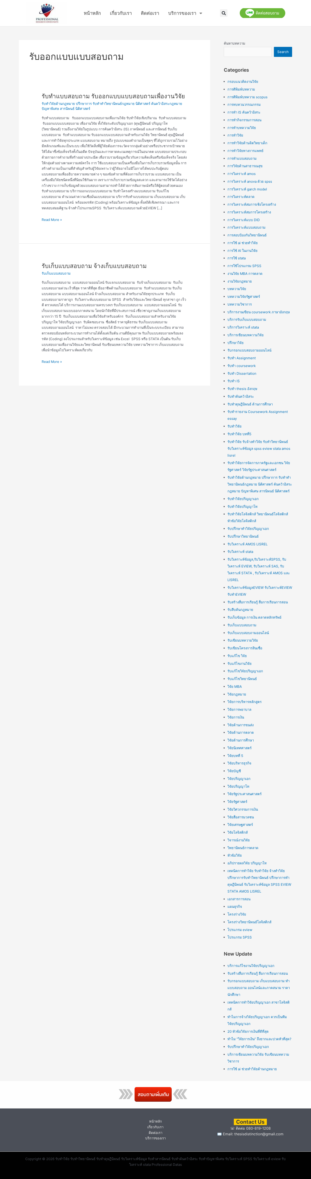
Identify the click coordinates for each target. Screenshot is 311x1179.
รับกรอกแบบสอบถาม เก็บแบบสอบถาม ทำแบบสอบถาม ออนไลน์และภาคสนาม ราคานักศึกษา (258, 988)
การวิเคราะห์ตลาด (241, 197)
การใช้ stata (236, 258)
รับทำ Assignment (241, 358)
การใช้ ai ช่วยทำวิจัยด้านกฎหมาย (252, 1069)
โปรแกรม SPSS (239, 937)
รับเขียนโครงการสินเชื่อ (244, 648)
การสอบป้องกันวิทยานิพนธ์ (247, 235)
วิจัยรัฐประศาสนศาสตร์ (244, 794)
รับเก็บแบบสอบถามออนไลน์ (248, 633)
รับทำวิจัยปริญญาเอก (243, 499)
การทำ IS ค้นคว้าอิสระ (243, 112)
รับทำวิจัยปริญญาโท (242, 506)
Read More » (52, 219)
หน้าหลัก (92, 13)
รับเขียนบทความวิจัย (242, 640)
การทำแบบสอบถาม (242, 158)
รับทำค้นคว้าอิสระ (240, 396)
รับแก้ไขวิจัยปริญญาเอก (245, 671)
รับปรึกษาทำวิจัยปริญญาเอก (248, 528)
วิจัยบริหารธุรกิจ (239, 763)
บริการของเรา (182, 13)
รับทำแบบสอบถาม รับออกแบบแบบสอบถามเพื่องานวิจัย (113, 96)
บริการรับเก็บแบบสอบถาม (246, 319)
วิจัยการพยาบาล (239, 709)
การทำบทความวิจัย (241, 128)
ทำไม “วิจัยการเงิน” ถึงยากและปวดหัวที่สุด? (259, 1039)
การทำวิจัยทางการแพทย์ (245, 151)
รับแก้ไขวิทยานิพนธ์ (242, 679)
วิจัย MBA (234, 686)
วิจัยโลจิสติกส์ (237, 832)
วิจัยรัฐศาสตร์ (237, 801)
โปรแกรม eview (239, 930)
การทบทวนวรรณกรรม (244, 104)
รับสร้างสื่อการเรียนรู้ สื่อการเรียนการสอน (257, 602)
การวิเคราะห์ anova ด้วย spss (249, 181)
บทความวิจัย (236, 289)
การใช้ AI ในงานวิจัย (242, 250)
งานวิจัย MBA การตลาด (245, 273)
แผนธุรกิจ (234, 906)
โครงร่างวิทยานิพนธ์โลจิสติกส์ (249, 922)
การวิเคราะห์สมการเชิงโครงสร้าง (251, 204)
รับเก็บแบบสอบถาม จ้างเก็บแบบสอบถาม (94, 265)
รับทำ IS (233, 381)
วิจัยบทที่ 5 (235, 756)
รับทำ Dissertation (241, 373)
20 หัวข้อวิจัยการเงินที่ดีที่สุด (248, 1031)
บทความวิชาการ (239, 304)
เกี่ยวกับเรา (121, 13)
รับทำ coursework (241, 366)
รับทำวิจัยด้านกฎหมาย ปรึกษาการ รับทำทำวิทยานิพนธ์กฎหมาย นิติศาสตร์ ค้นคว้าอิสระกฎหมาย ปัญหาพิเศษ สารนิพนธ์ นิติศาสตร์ (259, 484)
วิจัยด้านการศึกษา (240, 740)
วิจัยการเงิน (235, 717)
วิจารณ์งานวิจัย (238, 840)
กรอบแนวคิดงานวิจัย (242, 81)
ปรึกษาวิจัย (235, 343)
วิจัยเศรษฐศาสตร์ (240, 824)
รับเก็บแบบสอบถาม (56, 273)
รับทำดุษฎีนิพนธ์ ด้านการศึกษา (250, 404)
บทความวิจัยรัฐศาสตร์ (243, 296)
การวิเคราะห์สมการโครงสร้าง (249, 212)
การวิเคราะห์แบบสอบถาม (246, 227)
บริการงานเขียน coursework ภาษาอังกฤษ (258, 312)
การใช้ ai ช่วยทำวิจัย (242, 243)
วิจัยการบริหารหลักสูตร (244, 702)
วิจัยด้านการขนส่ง (240, 725)
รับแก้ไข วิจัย (237, 656)
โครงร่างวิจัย (236, 914)
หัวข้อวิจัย (234, 855)
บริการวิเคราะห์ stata (243, 327)
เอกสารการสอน (238, 899)
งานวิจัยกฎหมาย (239, 281)
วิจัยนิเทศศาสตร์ (239, 748)
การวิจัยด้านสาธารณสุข (245, 166)
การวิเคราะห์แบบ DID (243, 220)
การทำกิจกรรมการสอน (244, 120)
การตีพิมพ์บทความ (241, 89)
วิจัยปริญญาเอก (238, 779)
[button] (223, 13)
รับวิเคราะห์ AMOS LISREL (247, 544)
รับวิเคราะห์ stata (240, 551)
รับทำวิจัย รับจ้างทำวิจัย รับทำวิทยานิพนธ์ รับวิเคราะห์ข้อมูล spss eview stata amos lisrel (258, 449)
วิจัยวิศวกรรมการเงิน (242, 809)
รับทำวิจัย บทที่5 (239, 434)
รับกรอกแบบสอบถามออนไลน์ (249, 350)
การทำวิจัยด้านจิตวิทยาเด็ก (247, 143)
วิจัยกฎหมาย (236, 694)
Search (283, 52)
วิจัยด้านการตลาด (240, 732)
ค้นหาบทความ (234, 43)
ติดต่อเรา (150, 13)
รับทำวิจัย (234, 426)
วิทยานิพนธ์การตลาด (242, 848)
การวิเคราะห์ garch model (247, 189)
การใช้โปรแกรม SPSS (244, 266)
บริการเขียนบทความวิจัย (245, 335)
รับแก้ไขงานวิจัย (239, 663)
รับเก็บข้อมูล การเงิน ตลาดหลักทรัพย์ (254, 617)
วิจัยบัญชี (234, 771)
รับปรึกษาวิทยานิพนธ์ (243, 536)
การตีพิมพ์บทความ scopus (247, 97)
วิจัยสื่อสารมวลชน (240, 817)
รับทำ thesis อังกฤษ (242, 389)
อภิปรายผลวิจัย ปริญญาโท (247, 863)
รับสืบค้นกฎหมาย (240, 609)
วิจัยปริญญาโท (238, 786)
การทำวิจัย (235, 135)
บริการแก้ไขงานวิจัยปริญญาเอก (250, 966)
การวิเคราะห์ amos (241, 174)
